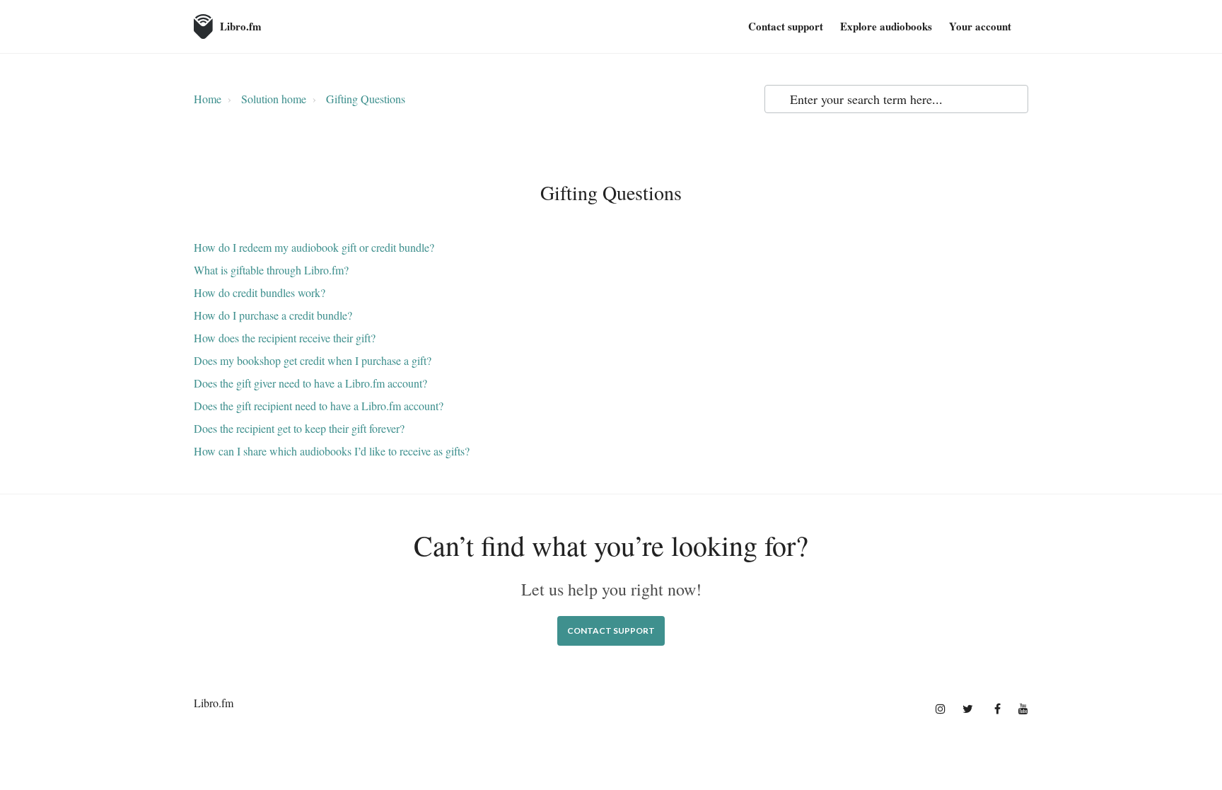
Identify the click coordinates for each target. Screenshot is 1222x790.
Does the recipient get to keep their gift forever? (299, 428)
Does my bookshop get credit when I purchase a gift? (312, 360)
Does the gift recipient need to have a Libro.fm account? (318, 405)
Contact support (785, 26)
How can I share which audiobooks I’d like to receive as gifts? (332, 450)
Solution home (273, 98)
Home (207, 98)
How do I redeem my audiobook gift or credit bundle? (314, 247)
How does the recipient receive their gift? (285, 337)
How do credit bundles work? (259, 292)
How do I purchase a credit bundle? (273, 315)
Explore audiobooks (886, 26)
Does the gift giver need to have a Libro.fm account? (310, 383)
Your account (980, 26)
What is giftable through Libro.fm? (271, 269)
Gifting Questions (365, 98)
